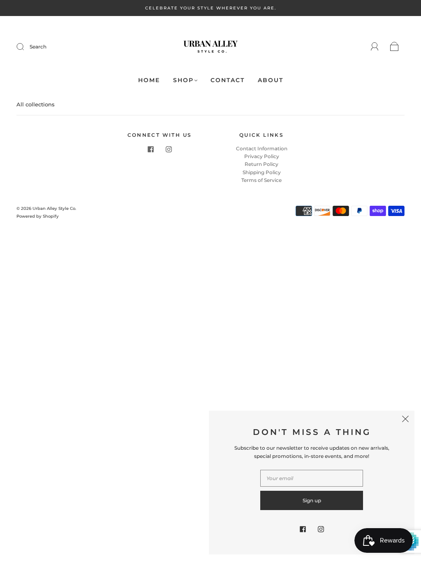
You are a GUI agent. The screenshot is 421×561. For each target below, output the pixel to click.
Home (149, 80)
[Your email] (311, 478)
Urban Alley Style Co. (54, 208)
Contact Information (261, 148)
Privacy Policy (261, 156)
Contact (227, 80)
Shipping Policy (262, 172)
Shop (183, 80)
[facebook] (150, 149)
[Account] (374, 46)
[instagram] (169, 149)
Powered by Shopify (37, 216)
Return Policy (261, 164)
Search (38, 47)
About (270, 80)
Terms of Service (261, 180)
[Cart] (394, 47)
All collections (35, 104)
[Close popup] (405, 420)
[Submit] (25, 47)
